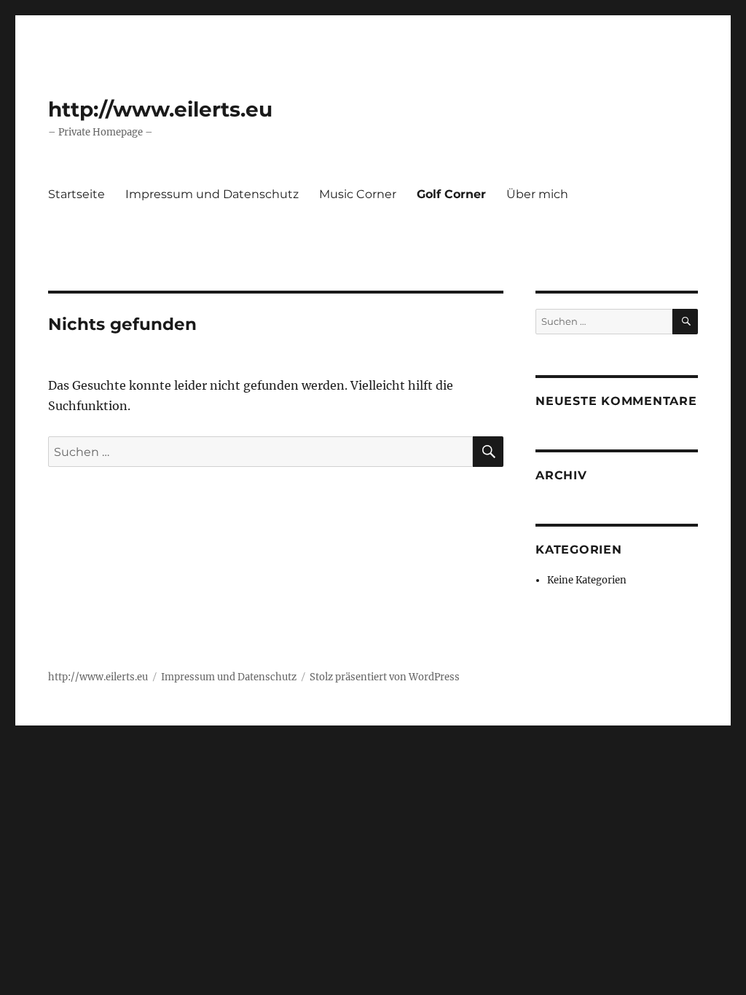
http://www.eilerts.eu (160, 109)
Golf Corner (451, 194)
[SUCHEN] (685, 321)
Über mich (537, 194)
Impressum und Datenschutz (212, 194)
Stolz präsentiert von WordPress (385, 677)
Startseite (76, 194)
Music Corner (357, 194)
